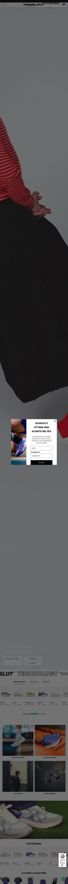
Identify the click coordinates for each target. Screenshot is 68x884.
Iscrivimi (41, 462)
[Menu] (65, 854)
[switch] (62, 865)
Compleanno (35, 452)
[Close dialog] (55, 421)
